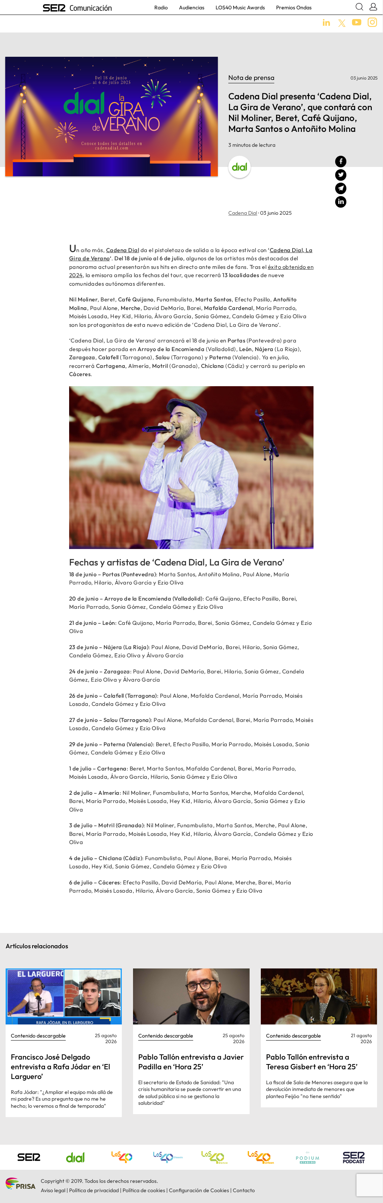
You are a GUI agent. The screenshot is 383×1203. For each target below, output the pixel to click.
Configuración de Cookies (199, 1190)
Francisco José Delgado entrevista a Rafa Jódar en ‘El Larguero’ (60, 1066)
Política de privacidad (94, 1190)
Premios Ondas (294, 7)
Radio (161, 7)
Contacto (244, 1190)
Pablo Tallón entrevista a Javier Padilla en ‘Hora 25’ (191, 1061)
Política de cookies (144, 1190)
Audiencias (191, 7)
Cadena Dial (242, 213)
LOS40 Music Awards (240, 7)
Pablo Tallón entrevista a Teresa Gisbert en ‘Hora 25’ (312, 1061)
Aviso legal (53, 1190)
